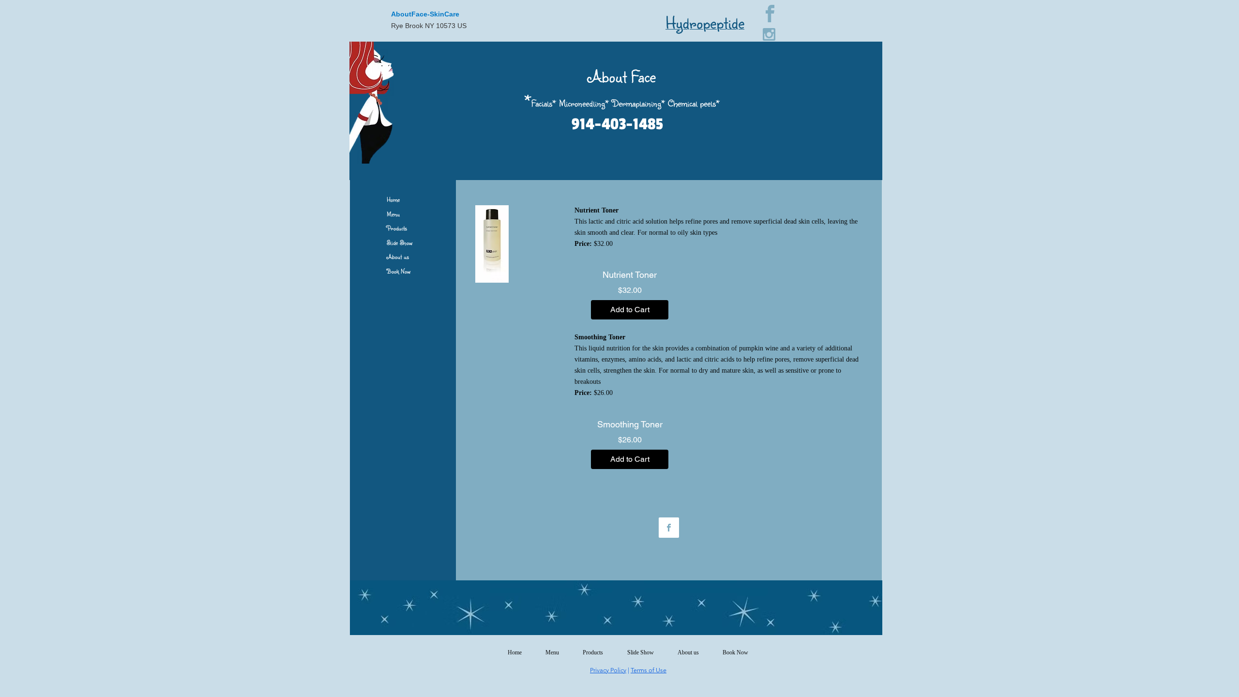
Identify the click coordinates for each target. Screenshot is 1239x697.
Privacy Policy (608, 670)
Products (397, 228)
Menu (393, 214)
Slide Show (399, 242)
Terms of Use (648, 670)
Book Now (398, 271)
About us (398, 256)
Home (393, 199)
